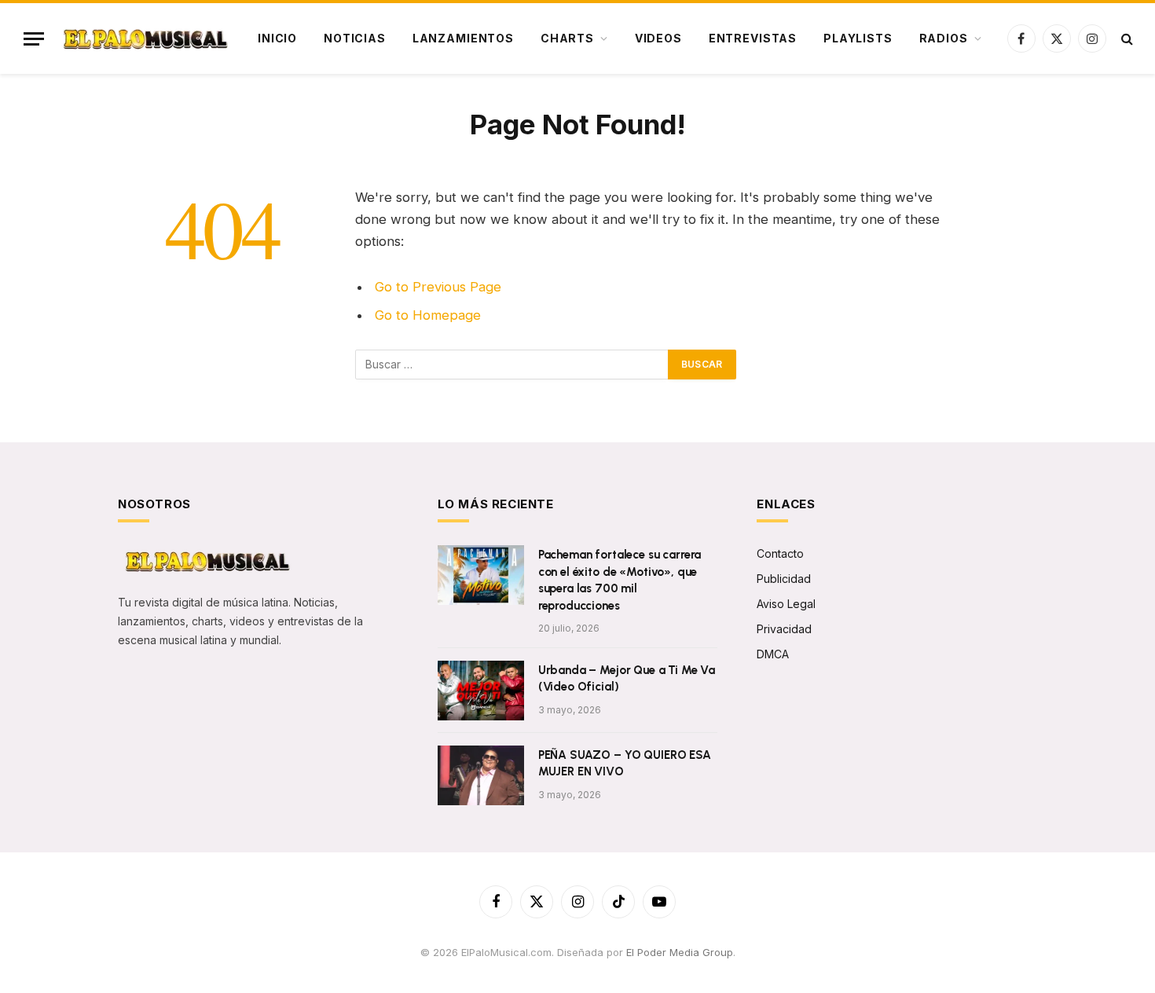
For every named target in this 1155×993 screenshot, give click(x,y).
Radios (943, 38)
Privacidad (784, 629)
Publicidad (784, 578)
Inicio (277, 38)
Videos (658, 38)
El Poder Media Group (679, 952)
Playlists (858, 38)
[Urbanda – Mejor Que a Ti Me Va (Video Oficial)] (481, 690)
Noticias (355, 38)
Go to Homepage (428, 315)
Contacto (780, 553)
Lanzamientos (463, 38)
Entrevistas (753, 38)
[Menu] (34, 39)
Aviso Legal (786, 603)
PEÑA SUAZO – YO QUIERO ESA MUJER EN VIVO (624, 763)
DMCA (773, 654)
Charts (567, 38)
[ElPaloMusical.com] (144, 39)
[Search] (1125, 39)
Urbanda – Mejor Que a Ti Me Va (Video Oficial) (627, 678)
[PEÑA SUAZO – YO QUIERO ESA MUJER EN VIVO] (481, 775)
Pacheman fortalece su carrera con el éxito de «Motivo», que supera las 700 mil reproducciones (620, 580)
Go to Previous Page (438, 287)
